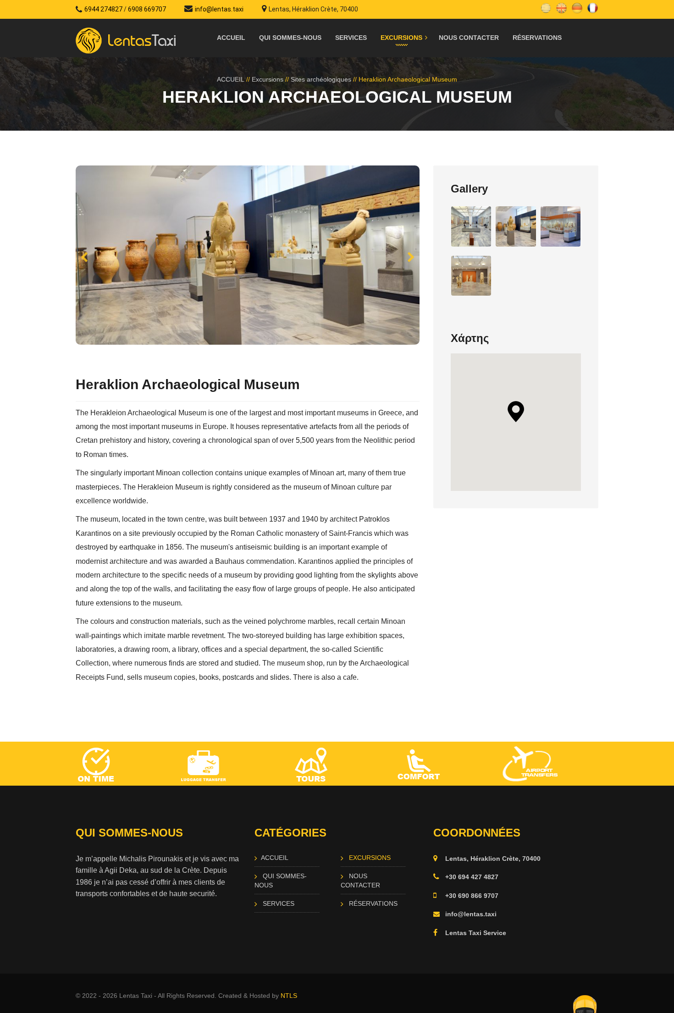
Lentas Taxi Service (475, 932)
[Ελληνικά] (546, 7)
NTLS (289, 995)
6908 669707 (147, 9)
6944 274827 (103, 9)
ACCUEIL (231, 37)
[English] (561, 7)
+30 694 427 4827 (471, 877)
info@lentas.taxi (219, 9)
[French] (592, 7)
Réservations (537, 37)
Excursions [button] (401, 37)
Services (351, 37)
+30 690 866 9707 (471, 895)
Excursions (267, 79)
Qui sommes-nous (290, 37)
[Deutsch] (577, 7)
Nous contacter (469, 37)
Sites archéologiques (321, 79)
